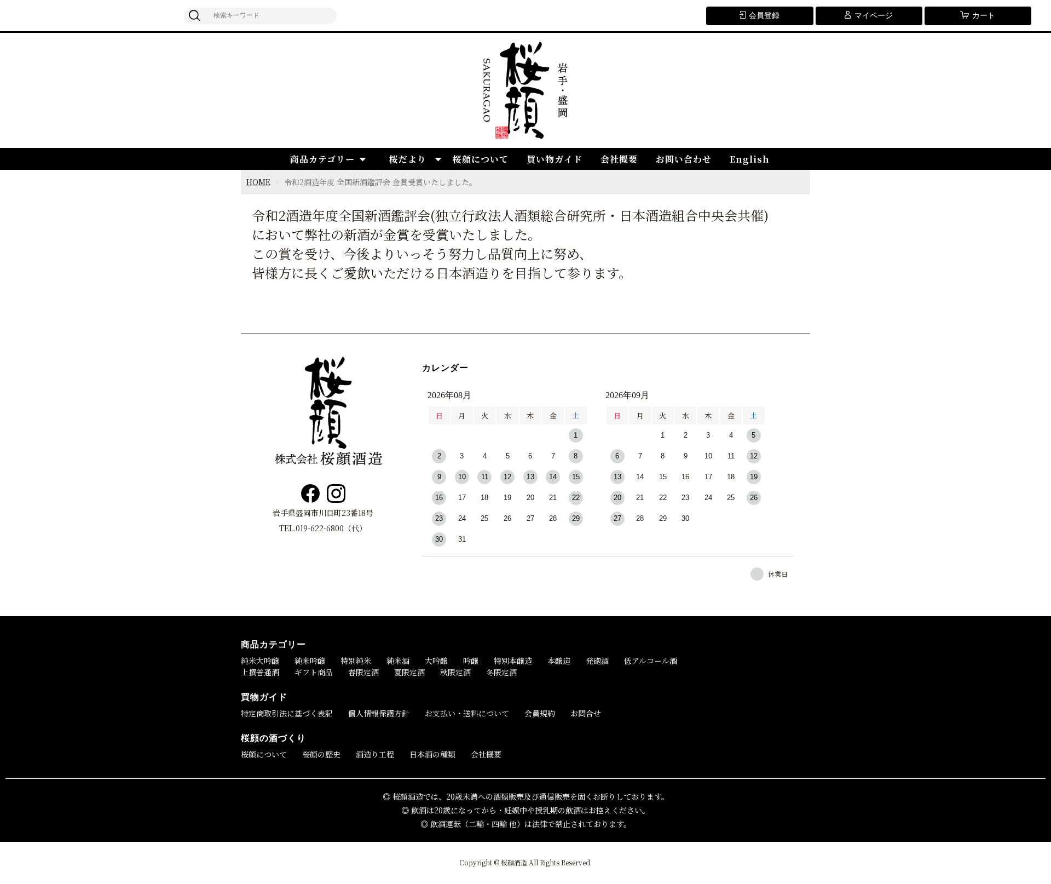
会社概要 (619, 159)
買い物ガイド (554, 159)
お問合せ (585, 713)
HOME (258, 181)
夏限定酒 (409, 672)
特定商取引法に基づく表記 (287, 713)
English (750, 159)
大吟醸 (436, 660)
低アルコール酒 (650, 660)
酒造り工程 (375, 754)
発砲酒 (597, 660)
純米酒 (397, 660)
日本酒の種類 (432, 754)
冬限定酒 (501, 672)
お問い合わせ (684, 159)
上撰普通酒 (260, 672)
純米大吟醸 (260, 660)
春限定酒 (363, 672)
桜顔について (481, 159)
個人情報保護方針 (378, 713)
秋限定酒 (455, 672)
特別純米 (355, 660)
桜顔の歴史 (321, 754)
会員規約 (539, 713)
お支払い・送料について (467, 713)
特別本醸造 (513, 660)
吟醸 (470, 660)
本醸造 (558, 660)
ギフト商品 (313, 672)
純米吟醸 (309, 660)
